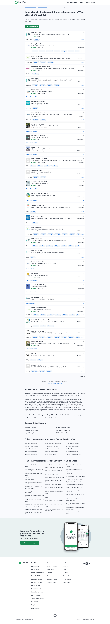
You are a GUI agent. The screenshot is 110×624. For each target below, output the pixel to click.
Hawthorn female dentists (31, 446)
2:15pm (78, 246)
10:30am (50, 62)
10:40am (64, 337)
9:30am (50, 234)
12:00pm (35, 51)
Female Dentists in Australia (30, 7)
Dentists (49, 572)
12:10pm (50, 326)
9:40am (43, 314)
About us (65, 566)
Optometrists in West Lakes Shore (74, 469)
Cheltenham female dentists (52, 448)
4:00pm (40, 165)
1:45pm (72, 234)
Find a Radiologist (36, 595)
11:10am (36, 326)
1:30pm (43, 119)
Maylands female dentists (72, 448)
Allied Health (50, 569)
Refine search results (32, 26)
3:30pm (33, 211)
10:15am (43, 62)
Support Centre (51, 582)
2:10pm (57, 51)
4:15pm (47, 165)
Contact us (66, 572)
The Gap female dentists (31, 454)
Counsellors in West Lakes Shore (53, 465)
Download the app (29, 543)
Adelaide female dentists (31, 443)
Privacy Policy (67, 579)
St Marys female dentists (72, 443)
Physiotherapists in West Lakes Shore (75, 476)
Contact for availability (31, 96)
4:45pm (33, 257)
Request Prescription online (31, 433)
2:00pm (35, 222)
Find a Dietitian (35, 585)
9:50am (49, 337)
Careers (65, 569)
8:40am (42, 337)
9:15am (36, 73)
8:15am (42, 246)
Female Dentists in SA (42, 7)
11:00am (35, 119)
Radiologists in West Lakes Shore (74, 487)
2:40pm (71, 51)
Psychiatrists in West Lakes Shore (74, 481)
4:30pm (55, 165)
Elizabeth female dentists (31, 451)
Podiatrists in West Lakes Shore (74, 479)
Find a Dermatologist (37, 592)
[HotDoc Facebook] (83, 563)
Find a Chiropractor (36, 579)
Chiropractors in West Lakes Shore (33, 509)
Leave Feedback (35, 608)
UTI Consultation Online (62, 433)
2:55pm (78, 51)
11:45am (49, 246)
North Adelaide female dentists (53, 443)
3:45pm (33, 165)
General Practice (52, 566)
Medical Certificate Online (31, 430)
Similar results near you (55, 383)
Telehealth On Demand (30, 427)
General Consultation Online (63, 427)
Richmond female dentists (51, 451)
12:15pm (42, 51)
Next (81, 376)
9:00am (36, 234)
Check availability (30, 269)
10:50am (71, 337)
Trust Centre (66, 582)
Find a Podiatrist (36, 576)
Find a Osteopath (36, 588)
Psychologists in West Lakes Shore (74, 484)
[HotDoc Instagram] (89, 563)
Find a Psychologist (36, 582)
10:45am (57, 85)
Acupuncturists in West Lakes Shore (34, 504)
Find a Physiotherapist (37, 572)
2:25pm (64, 51)
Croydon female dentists (51, 446)
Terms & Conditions (68, 576)
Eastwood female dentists (31, 448)
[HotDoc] (20, 2)
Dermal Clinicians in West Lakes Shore (54, 477)
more (82, 39)
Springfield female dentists (72, 446)
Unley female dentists (50, 454)
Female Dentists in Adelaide (31, 417)
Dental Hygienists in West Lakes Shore (55, 467)
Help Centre (34, 605)
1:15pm (35, 108)
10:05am (65, 314)
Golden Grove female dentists (73, 454)
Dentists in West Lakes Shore (52, 474)
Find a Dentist (35, 569)
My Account (34, 601)
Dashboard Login (52, 579)
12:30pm (49, 51)
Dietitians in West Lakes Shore (53, 484)
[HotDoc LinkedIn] (86, 563)
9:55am (58, 314)
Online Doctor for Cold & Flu (63, 430)
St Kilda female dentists (72, 451)
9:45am (58, 234)
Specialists (50, 576)
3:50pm (36, 39)
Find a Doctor (35, 566)
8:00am (35, 246)
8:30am (35, 85)
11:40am (43, 326)
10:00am (36, 62)
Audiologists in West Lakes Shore (33, 506)
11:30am (34, 371)
